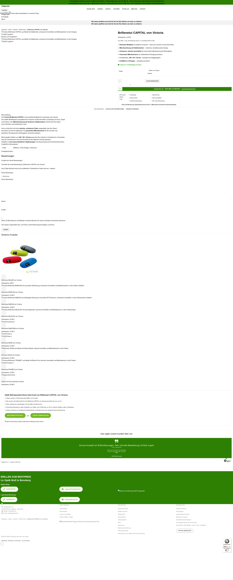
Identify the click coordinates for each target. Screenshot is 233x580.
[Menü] (230, 539)
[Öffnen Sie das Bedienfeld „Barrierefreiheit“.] (2, 544)
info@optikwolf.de (71, 499)
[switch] (227, 550)
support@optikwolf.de (72, 489)
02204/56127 (10, 499)
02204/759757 (11, 489)
